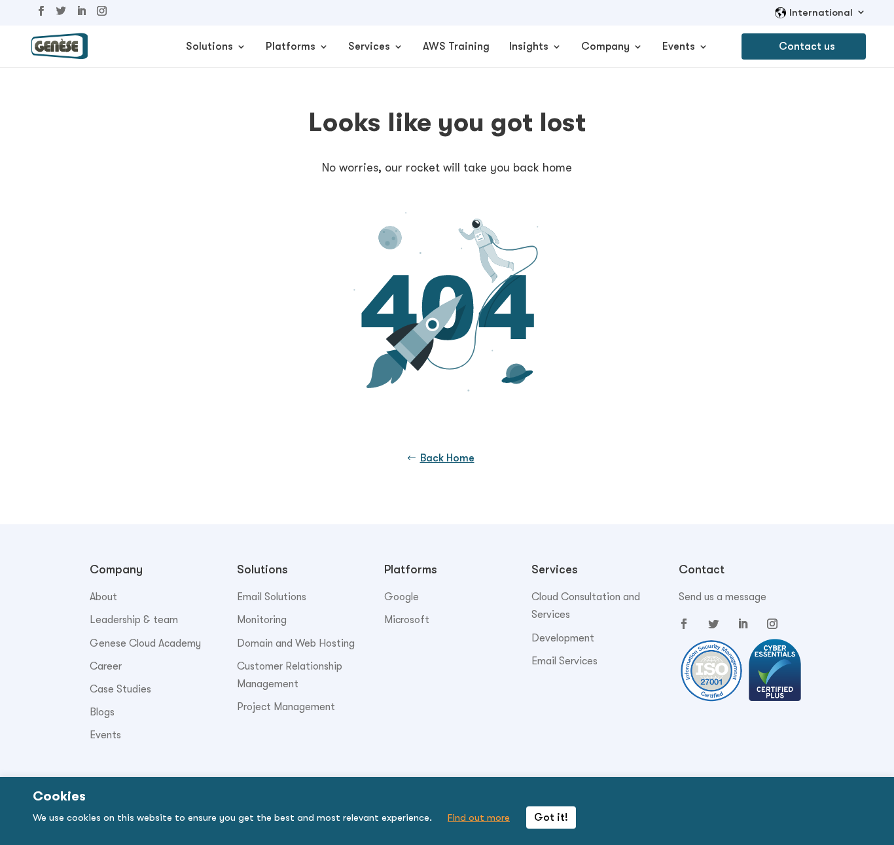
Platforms (290, 47)
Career (106, 666)
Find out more (479, 817)
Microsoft (406, 620)
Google (401, 597)
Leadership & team (134, 620)
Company (605, 47)
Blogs (102, 712)
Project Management (286, 707)
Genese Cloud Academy (145, 643)
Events (678, 47)
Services (369, 47)
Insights (528, 47)
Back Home (447, 458)
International (821, 12)
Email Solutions (271, 597)
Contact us (807, 46)
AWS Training (456, 47)
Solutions (209, 47)
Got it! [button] (551, 817)
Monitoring (262, 620)
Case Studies (120, 689)
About (103, 597)
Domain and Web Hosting (296, 643)
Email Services (564, 661)
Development (562, 638)
